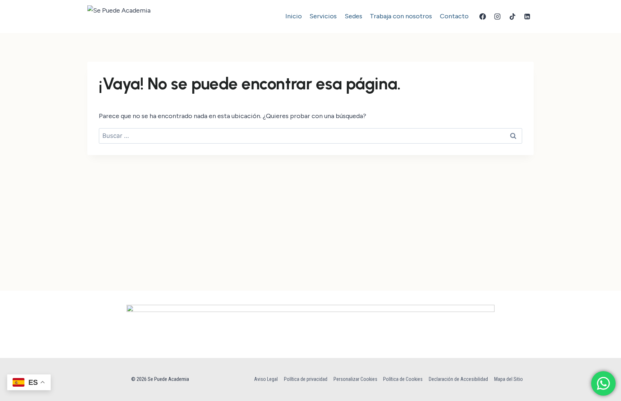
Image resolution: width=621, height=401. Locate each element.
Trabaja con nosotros (401, 16)
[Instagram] (497, 16)
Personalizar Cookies (355, 379)
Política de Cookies (403, 379)
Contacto (454, 16)
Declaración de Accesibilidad (458, 379)
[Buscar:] (310, 136)
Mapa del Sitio (508, 379)
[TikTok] (512, 16)
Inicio (293, 16)
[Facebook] (482, 16)
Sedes (353, 16)
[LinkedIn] (527, 16)
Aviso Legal (266, 379)
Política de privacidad (305, 379)
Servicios (323, 16)
